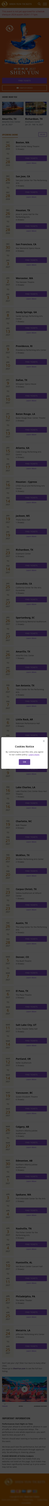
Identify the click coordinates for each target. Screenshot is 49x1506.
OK (24, 761)
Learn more (33, 754)
